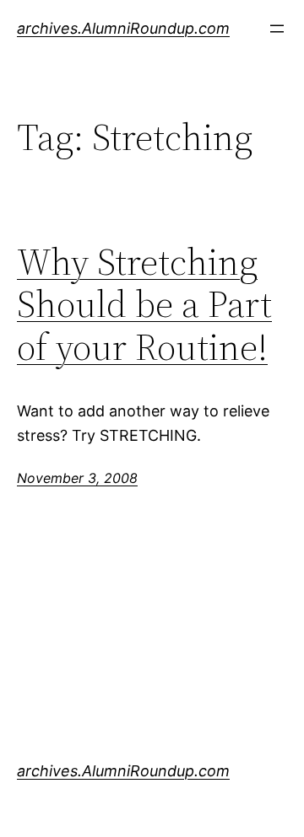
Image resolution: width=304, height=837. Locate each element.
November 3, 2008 (77, 477)
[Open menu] (277, 29)
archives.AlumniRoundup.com (123, 28)
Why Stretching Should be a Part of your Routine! (144, 305)
